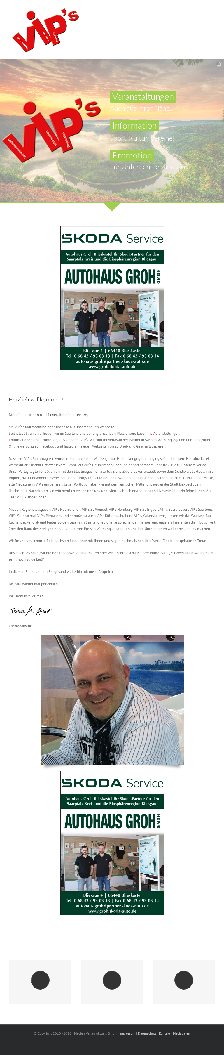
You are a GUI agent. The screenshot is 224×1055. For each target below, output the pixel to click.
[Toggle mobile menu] (213, 10)
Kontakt (164, 1033)
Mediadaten (181, 1033)
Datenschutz (147, 1033)
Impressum (127, 1033)
